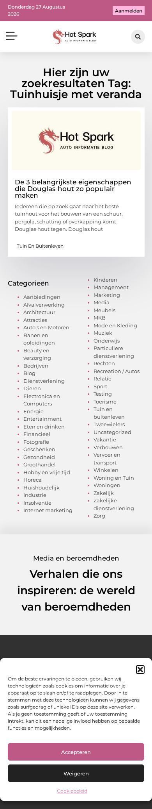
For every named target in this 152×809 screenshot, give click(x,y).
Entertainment (42, 419)
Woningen (107, 485)
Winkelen (106, 470)
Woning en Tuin (114, 478)
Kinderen (105, 280)
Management (111, 287)
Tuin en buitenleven (40, 246)
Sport (100, 386)
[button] (140, 669)
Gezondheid (39, 457)
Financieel (36, 434)
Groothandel (39, 464)
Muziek (103, 333)
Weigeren (76, 773)
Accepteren (76, 752)
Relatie (102, 378)
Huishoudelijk (41, 487)
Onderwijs (107, 341)
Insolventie (37, 503)
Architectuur (39, 312)
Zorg (99, 516)
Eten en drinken (44, 426)
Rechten (104, 363)
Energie (33, 411)
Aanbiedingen (41, 297)
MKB (100, 317)
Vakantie (105, 439)
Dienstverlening (44, 381)
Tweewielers (109, 424)
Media (102, 302)
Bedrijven (35, 366)
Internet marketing (47, 510)
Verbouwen (108, 447)
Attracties (35, 320)
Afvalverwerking (44, 305)
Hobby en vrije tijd (46, 472)
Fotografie (36, 442)
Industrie (34, 495)
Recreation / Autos (117, 371)
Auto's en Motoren (46, 327)
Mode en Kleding (115, 325)
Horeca (32, 480)
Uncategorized (112, 432)
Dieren (32, 388)
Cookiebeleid (72, 791)
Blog (29, 373)
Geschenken (39, 449)
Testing (103, 394)
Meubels (104, 310)
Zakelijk (104, 493)
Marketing (107, 295)
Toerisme (105, 401)
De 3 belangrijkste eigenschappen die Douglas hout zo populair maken (73, 188)
